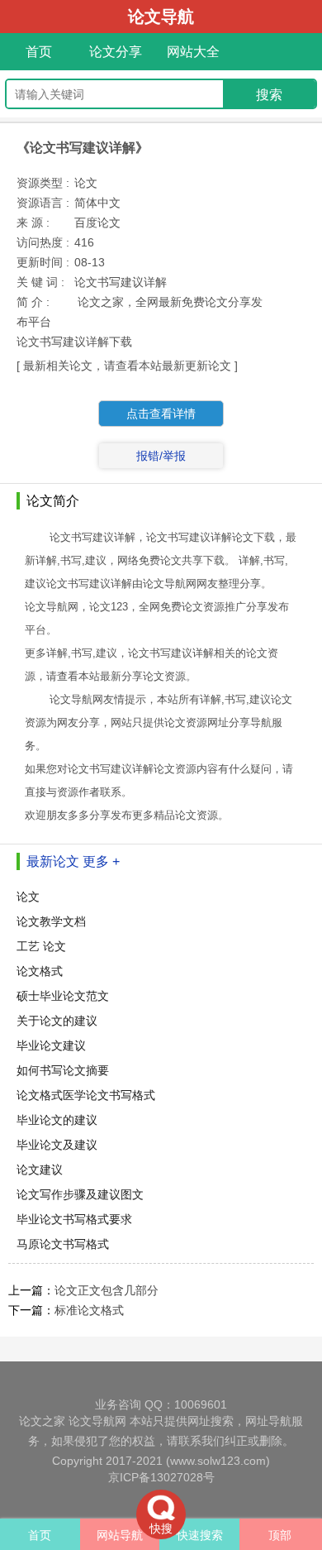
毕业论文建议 (51, 1045)
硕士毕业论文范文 (63, 995)
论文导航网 (97, 1421)
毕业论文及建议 (57, 1144)
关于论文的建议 (57, 1020)
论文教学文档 (51, 921)
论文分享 (115, 52)
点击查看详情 (161, 413)
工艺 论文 (41, 946)
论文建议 (41, 1169)
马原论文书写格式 (63, 1244)
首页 (39, 52)
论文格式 (40, 971)
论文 (28, 896)
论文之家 (42, 1421)
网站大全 (193, 52)
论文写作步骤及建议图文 (80, 1194)
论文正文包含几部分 (106, 1290)
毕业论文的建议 (57, 1120)
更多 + (101, 861)
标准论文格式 (89, 1310)
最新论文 (52, 861)
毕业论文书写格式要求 (74, 1219)
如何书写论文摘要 (63, 1070)
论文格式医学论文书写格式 (86, 1095)
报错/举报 (161, 455)
